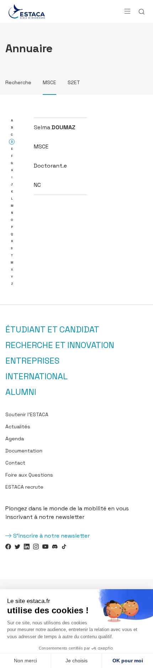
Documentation (23, 450)
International (36, 376)
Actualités (17, 426)
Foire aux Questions (29, 475)
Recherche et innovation (59, 345)
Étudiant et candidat (52, 330)
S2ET (74, 82)
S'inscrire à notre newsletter (51, 535)
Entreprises (32, 361)
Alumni (20, 392)
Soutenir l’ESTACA (26, 414)
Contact (15, 463)
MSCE (49, 82)
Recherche (18, 82)
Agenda (14, 438)
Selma (54, 127)
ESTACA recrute (24, 487)
